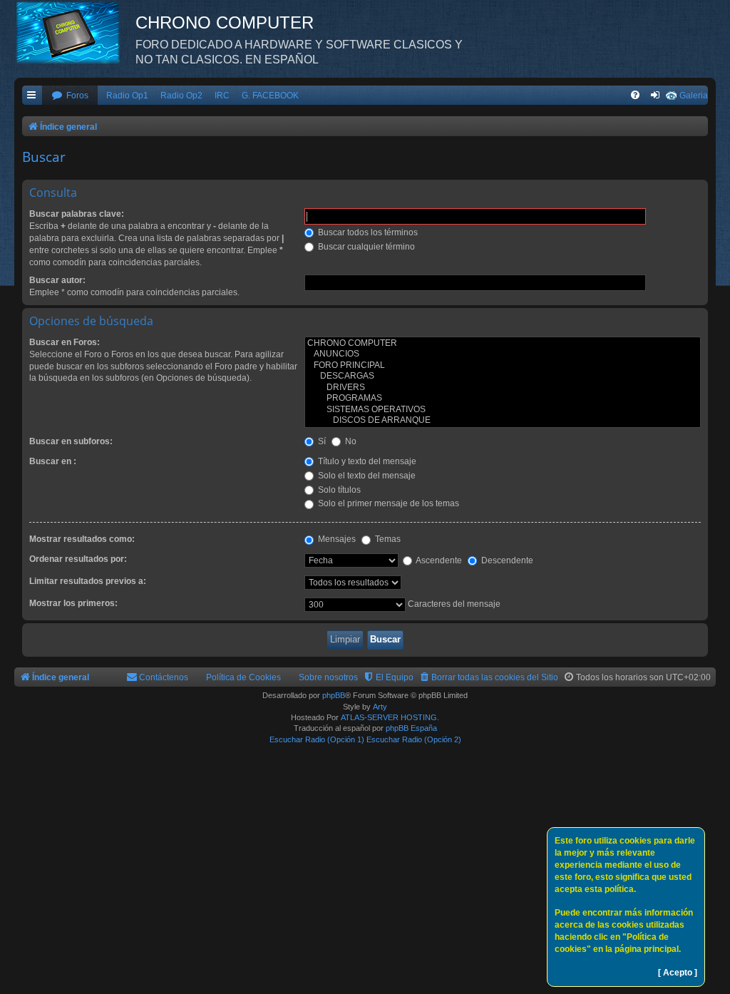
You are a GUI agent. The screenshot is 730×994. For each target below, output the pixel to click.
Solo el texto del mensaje (366, 476)
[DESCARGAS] (502, 376)
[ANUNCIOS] (502, 354)
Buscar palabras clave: (76, 214)
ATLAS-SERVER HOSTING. (390, 717)
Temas (387, 539)
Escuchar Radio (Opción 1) (316, 739)
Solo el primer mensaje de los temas (387, 503)
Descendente (506, 560)
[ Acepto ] (677, 973)
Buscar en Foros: (64, 342)
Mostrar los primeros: (73, 603)
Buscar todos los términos (367, 232)
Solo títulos (338, 490)
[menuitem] (70, 96)
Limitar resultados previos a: (87, 581)
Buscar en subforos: (71, 441)
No (349, 441)
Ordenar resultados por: (78, 559)
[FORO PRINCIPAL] (502, 366)
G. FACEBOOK (270, 96)
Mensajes (336, 539)
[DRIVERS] (502, 388)
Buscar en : (52, 461)
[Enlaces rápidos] (32, 96)
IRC (222, 96)
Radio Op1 (127, 96)
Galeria (693, 96)
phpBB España (411, 728)
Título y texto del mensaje (366, 461)
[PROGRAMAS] (502, 398)
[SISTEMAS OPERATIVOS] (502, 410)
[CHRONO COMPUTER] (502, 343)
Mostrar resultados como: (82, 539)
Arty (380, 706)
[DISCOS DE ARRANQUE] (502, 420)
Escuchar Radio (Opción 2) (413, 739)
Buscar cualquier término (365, 247)
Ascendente (438, 560)
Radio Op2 (181, 96)
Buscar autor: (57, 280)
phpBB (333, 695)
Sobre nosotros (328, 677)
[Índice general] (74, 32)
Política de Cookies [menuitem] (243, 677)
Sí (321, 441)
